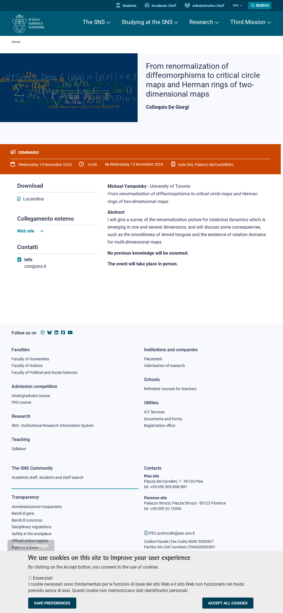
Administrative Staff (208, 6)
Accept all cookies (228, 603)
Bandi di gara (23, 513)
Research (201, 22)
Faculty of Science (27, 365)
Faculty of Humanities (30, 359)
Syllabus (19, 448)
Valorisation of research (164, 365)
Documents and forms (163, 419)
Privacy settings (31, 545)
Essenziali (43, 578)
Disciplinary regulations (31, 527)
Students (129, 6)
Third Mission (248, 22)
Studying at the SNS (147, 22)
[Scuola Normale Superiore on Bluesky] (49, 332)
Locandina (33, 199)
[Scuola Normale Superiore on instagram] (42, 332)
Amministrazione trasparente (37, 506)
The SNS (94, 22)
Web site (25, 231)
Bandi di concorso (27, 520)
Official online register (30, 540)
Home (16, 42)
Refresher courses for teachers (170, 389)
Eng (236, 5)
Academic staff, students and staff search (47, 477)
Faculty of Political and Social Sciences (44, 372)
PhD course (21, 402)
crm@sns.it (35, 266)
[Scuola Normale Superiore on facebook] (63, 332)
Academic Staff (163, 6)
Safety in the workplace (31, 534)
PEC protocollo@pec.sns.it (171, 533)
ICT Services (154, 412)
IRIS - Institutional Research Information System (53, 425)
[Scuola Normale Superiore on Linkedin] (56, 332)
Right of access (25, 547)
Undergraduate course (31, 395)
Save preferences (52, 603)
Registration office (159, 425)
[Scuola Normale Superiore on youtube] (70, 332)
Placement (153, 359)
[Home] (28, 23)
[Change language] (241, 5)
